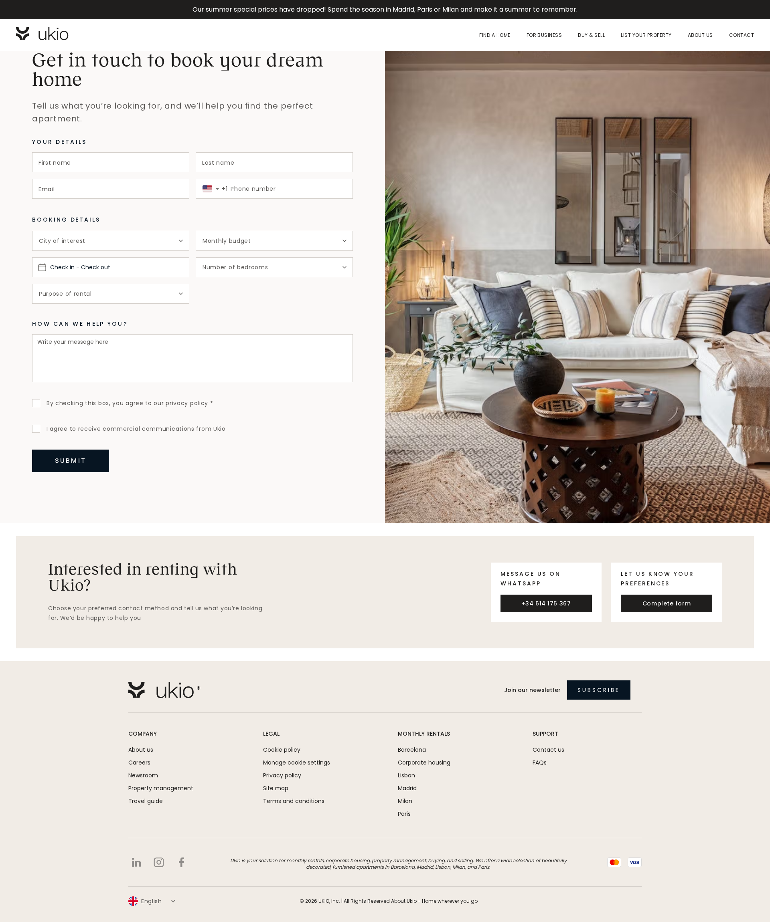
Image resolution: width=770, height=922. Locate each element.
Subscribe (599, 690)
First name (54, 163)
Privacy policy (282, 775)
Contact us (548, 750)
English (151, 901)
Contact (741, 35)
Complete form (666, 603)
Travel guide (145, 801)
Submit (71, 460)
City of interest (62, 241)
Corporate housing (424, 763)
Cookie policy (281, 750)
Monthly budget (227, 241)
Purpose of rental (65, 294)
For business (544, 35)
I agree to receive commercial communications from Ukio (136, 429)
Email (46, 189)
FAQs (540, 763)
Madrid (407, 788)
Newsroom (143, 775)
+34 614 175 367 (546, 603)
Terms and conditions (293, 801)
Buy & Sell (591, 35)
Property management (160, 788)
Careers (139, 763)
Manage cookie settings (296, 763)
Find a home (494, 35)
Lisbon (406, 775)
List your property (646, 35)
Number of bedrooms (235, 267)
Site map (275, 788)
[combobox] (207, 189)
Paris (404, 814)
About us (700, 35)
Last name (218, 163)
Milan (405, 801)
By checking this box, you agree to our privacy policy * (130, 403)
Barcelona (412, 750)
